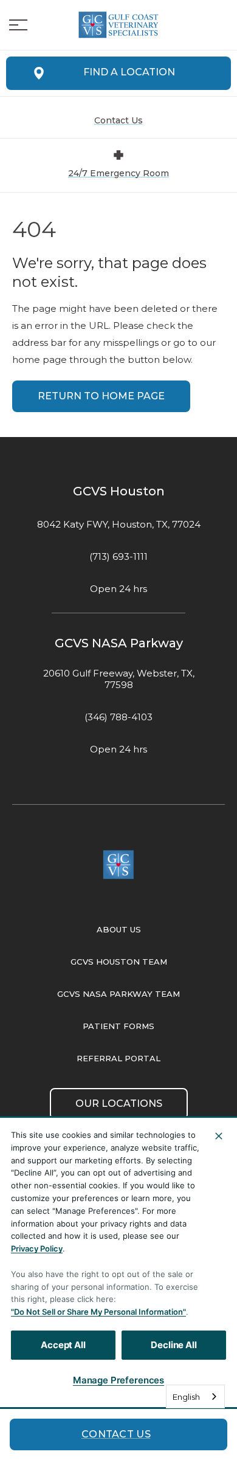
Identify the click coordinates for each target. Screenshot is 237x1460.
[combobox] (195, 1396)
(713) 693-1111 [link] (118, 556)
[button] (18, 24)
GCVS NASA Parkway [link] (119, 643)
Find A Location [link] (129, 72)
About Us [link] (119, 929)
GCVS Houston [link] (119, 491)
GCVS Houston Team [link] (118, 961)
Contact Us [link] (116, 1434)
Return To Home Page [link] (101, 396)
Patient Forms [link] (118, 1026)
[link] (118, 25)
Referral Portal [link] (118, 1058)
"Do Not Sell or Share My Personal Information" (98, 1312)
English (186, 1397)
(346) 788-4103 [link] (118, 717)
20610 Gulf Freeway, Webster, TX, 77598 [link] (118, 679)
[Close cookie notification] (218, 1136)
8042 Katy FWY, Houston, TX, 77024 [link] (119, 524)
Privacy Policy (37, 1248)
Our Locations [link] (118, 1103)
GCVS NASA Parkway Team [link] (118, 994)
